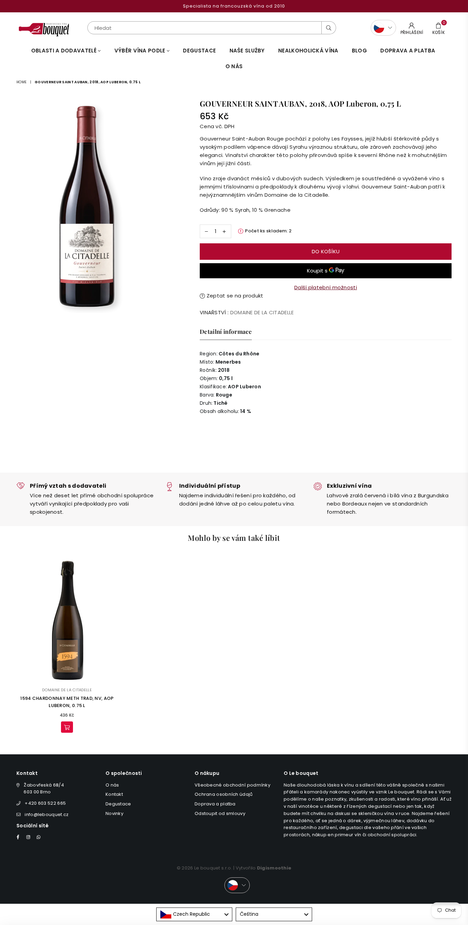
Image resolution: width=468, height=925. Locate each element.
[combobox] (194, 914)
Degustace (199, 50)
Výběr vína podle (140, 50)
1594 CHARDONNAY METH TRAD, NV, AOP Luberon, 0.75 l (66, 702)
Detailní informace (226, 331)
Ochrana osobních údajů (224, 794)
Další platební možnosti (325, 287)
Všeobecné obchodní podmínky (232, 785)
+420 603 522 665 (45, 803)
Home (21, 82)
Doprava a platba (215, 804)
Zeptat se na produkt (234, 295)
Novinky (114, 813)
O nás (234, 66)
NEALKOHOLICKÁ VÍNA (308, 50)
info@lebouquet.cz (47, 814)
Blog (359, 50)
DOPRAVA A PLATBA (407, 50)
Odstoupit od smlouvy (220, 813)
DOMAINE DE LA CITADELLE (262, 312)
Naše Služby (247, 50)
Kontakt (114, 794)
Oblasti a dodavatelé (64, 50)
